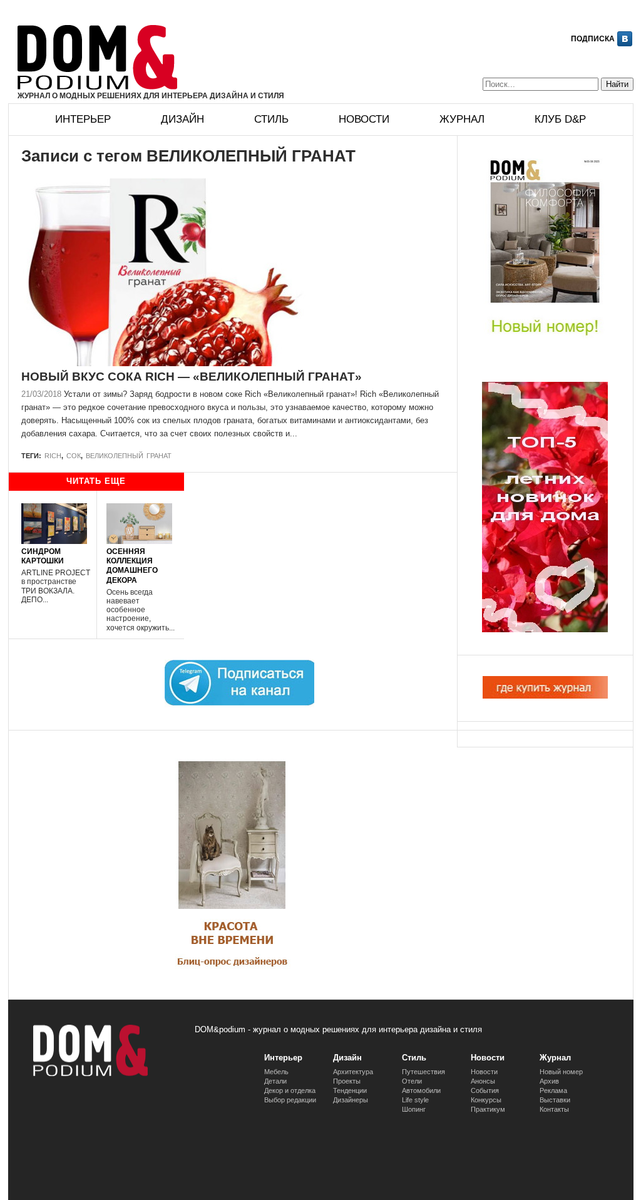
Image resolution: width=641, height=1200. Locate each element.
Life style (415, 1100)
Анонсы (483, 1081)
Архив (549, 1081)
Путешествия (423, 1071)
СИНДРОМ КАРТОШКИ (42, 556)
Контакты (554, 1109)
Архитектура (353, 1071)
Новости (364, 119)
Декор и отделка (289, 1090)
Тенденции (350, 1090)
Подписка (593, 38)
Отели (412, 1081)
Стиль (271, 119)
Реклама (553, 1090)
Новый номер (561, 1071)
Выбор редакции (290, 1100)
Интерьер (83, 119)
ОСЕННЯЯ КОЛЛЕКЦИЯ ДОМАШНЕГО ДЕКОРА (132, 565)
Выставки (555, 1100)
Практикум (488, 1109)
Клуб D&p (560, 119)
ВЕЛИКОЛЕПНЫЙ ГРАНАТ (129, 455)
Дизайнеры (350, 1100)
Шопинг (414, 1109)
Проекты (347, 1081)
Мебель (276, 1071)
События (485, 1090)
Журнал (462, 119)
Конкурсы (486, 1100)
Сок (73, 455)
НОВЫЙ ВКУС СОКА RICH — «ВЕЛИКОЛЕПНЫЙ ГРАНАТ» (191, 376)
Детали (275, 1081)
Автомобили (421, 1090)
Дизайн (182, 119)
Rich (52, 455)
